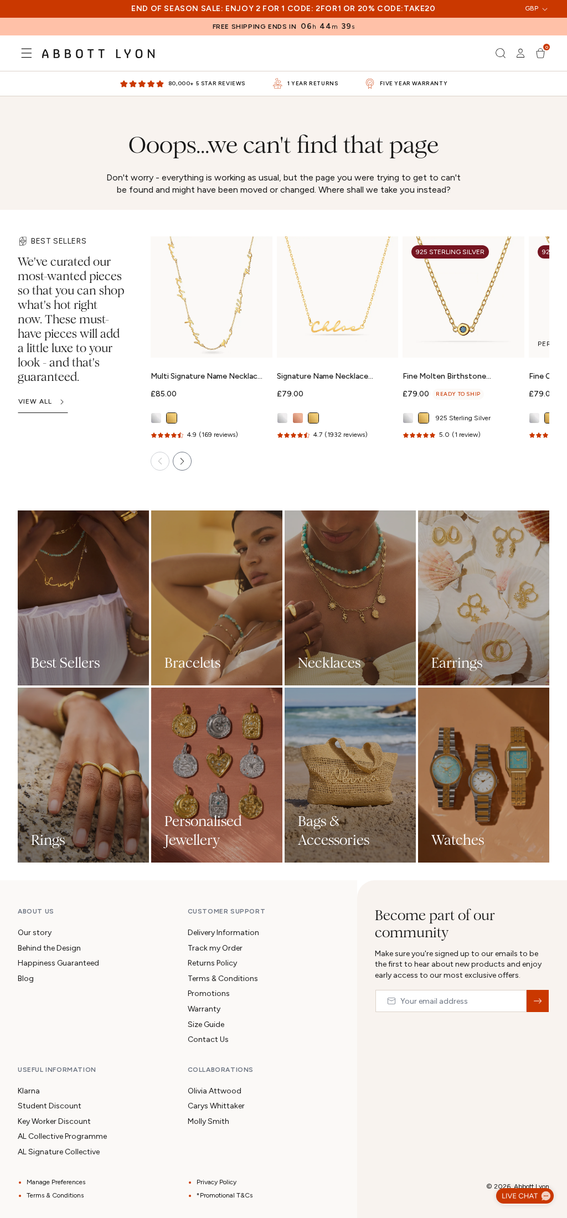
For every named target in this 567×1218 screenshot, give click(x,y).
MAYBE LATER (283, 757)
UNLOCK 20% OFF (283, 715)
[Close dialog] (439, 430)
